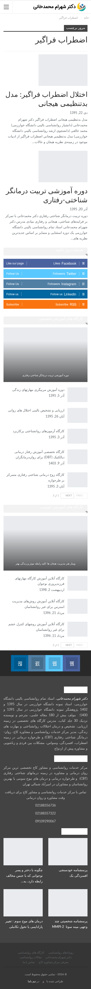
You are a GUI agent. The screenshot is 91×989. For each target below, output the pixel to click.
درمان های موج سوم (41, 889)
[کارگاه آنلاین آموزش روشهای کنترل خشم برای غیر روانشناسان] (77, 629)
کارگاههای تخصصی (86, 151)
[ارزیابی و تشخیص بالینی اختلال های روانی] (77, 415)
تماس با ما (29, 962)
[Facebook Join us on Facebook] (71, 660)
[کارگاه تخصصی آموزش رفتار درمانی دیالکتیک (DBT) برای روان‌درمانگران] (77, 456)
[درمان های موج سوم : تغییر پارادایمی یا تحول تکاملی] (23, 903)
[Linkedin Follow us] (19, 660)
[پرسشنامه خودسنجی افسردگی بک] (68, 852)
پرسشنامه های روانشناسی (86, 838)
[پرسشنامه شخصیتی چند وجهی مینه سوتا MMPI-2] (68, 903)
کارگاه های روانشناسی (31, 952)
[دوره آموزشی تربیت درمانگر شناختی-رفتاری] (63, 166)
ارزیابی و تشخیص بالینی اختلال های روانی (36, 410)
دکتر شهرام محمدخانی (59, 957)
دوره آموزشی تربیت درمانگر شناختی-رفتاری (45, 375)
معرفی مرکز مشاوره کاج (53, 962)
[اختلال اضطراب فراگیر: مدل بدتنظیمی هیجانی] (63, 70)
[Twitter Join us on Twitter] (54, 660)
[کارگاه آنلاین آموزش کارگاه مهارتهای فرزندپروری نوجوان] (77, 583)
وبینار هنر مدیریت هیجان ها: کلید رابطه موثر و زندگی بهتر (45, 563)
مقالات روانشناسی (86, 54)
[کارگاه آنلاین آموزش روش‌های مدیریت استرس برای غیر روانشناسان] (77, 606)
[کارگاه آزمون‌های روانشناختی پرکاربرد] (77, 436)
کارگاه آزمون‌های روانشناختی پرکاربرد (38, 431)
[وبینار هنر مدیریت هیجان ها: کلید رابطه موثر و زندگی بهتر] (45, 543)
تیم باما (32, 981)
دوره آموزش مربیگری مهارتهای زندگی (38, 390)
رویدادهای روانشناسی (61, 952)
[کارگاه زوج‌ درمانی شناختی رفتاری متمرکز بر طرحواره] (77, 479)
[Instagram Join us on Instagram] (37, 660)
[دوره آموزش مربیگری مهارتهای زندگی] (77, 394)
